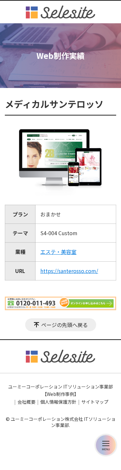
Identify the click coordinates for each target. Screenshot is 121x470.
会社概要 (26, 402)
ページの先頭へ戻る (64, 325)
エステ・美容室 (58, 252)
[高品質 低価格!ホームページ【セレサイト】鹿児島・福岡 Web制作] (60, 12)
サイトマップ (94, 402)
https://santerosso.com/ (69, 271)
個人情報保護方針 (58, 402)
